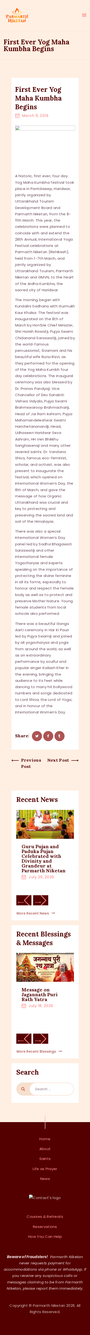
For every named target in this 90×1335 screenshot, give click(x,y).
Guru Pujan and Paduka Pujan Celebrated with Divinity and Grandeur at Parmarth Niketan (44, 858)
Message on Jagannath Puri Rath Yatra (40, 994)
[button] (23, 900)
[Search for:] (51, 1089)
